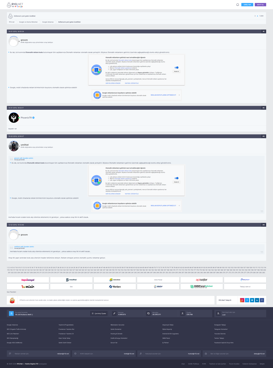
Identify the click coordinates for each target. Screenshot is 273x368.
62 (136, 267)
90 (200, 267)
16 (32, 267)
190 (234, 270)
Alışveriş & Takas (167, 325)
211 (40, 272)
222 (73, 272)
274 (236, 272)
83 (183, 267)
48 (104, 267)
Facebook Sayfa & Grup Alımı (223, 342)
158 (137, 270)
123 (31, 270)
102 (229, 267)
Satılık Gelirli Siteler (65, 342)
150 (113, 270)
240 (129, 272)
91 (202, 267)
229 (94, 272)
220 (67, 272)
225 (82, 272)
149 (110, 270)
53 (116, 267)
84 (186, 267)
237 (119, 272)
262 (198, 272)
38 (81, 267)
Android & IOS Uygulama (170, 334)
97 (216, 267)
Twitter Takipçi (219, 338)
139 (79, 270)
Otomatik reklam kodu (34, 52)
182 (209, 270)
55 (120, 267)
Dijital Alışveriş (167, 329)
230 (97, 272)
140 (82, 270)
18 (36, 267)
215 (52, 272)
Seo (71, 286)
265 (208, 272)
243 (138, 272)
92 (204, 267)
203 (15, 272)
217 (58, 272)
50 (109, 267)
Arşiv (183, 364)
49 (106, 267)
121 (25, 270)
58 (127, 267)
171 (177, 270)
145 (98, 270)
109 (250, 267)
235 (113, 272)
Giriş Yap (247, 5)
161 (146, 270)
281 (257, 272)
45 (97, 267)
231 (100, 272)
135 (67, 270)
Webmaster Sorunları (117, 325)
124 (34, 270)
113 (262, 267)
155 (128, 270)
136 (70, 270)
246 (148, 272)
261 (195, 272)
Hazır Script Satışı (64, 338)
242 (135, 272)
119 (20, 270)
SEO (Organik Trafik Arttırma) (16, 329)
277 (245, 272)
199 (261, 270)
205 (21, 272)
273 (233, 272)
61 (134, 267)
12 (24, 267)
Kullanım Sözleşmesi (250, 364)
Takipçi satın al (245, 286)
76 (168, 267)
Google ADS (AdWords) (14, 342)
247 (151, 272)
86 (191, 267)
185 (218, 270)
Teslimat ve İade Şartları (217, 364)
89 (197, 267)
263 (201, 272)
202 (12, 272)
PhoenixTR (26, 117)
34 (72, 267)
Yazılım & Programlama (66, 325)
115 (8, 270)
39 (83, 267)
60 (132, 267)
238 (122, 272)
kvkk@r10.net (129, 354)
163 (152, 270)
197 (255, 270)
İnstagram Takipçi (220, 325)
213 (46, 272)
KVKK (204, 364)
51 (111, 267)
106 (241, 267)
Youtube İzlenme (220, 334)
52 (113, 267)
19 (38, 267)
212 (43, 272)
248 (154, 272)
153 (122, 270)
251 (164, 272)
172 (180, 270)
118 (17, 270)
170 (174, 270)
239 (126, 272)
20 (41, 267)
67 (148, 267)
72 (159, 267)
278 (248, 272)
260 (192, 272)
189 (231, 270)
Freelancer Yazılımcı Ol (66, 334)
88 (195, 267)
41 (88, 267)
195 (249, 270)
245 (145, 272)
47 (102, 267)
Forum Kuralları (234, 364)
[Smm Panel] (28, 280)
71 (157, 267)
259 (189, 272)
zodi (223, 315)
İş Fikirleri (165, 342)
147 (104, 270)
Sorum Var (114, 342)
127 (43, 270)
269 (220, 272)
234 (110, 272)
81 (179, 267)
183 (212, 270)
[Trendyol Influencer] (28, 286)
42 (90, 267)
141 (85, 270)
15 (30, 267)
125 (37, 270)
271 (227, 272)
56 (123, 267)
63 (139, 267)
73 (161, 267)
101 (226, 267)
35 (74, 267)
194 (246, 270)
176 (191, 270)
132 (58, 270)
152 (119, 270)
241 (132, 272)
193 (243, 270)
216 (55, 272)
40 (86, 267)
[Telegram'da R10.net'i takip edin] (252, 300)
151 (116, 270)
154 (125, 270)
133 (61, 270)
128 (46, 270)
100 (223, 267)
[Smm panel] (202, 286)
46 (100, 267)
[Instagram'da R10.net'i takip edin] (242, 300)
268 (217, 272)
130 (52, 270)
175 (188, 270)
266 (211, 272)
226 (85, 272)
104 (235, 267)
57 (125, 267)
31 (65, 267)
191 (237, 270)
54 (118, 267)
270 (224, 272)
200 (264, 270)
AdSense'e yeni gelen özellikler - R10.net (15, 5)
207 (28, 272)
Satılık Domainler (116, 329)
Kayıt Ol (260, 5)
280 (254, 272)
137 (73, 270)
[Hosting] (245, 280)
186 (221, 270)
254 (173, 272)
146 (101, 270)
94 (209, 267)
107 (244, 267)
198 (258, 270)
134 (64, 270)
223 (76, 272)
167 (165, 270)
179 (200, 270)
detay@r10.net (259, 354)
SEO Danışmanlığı (12, 338)
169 (171, 270)
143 (91, 270)
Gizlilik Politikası (193, 364)
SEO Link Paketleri (13, 334)
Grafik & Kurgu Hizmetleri (119, 338)
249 (157, 272)
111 (256, 267)
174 (185, 270)
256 (179, 272)
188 (228, 270)
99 (220, 267)
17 (34, 267)
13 (26, 267)
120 (22, 270)
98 (218, 267)
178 (197, 270)
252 (167, 272)
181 (206, 270)
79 (174, 267)
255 (176, 272)
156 (131, 270)
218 (61, 272)
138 (76, 270)
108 (247, 267)
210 (37, 272)
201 (9, 272)
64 (141, 267)
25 (52, 267)
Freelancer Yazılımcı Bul (66, 329)
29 (60, 267)
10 (20, 267)
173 (183, 270)
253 (170, 272)
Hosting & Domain (116, 334)
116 (11, 270)
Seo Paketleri (11, 292)
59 (130, 267)
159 (140, 270)
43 (93, 267)
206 (25, 272)
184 (215, 270)
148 (107, 270)
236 (116, 272)
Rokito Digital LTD (31, 364)
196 (252, 270)
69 (153, 267)
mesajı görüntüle (19, 159)
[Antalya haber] (115, 280)
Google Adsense (12, 325)
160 (143, 270)
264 (204, 272)
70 (155, 267)
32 (67, 267)
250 (160, 272)
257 (183, 272)
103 (232, 267)
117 (14, 270)
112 (259, 267)
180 (203, 270)
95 (211, 267)
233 (107, 272)
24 (49, 267)
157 (134, 270)
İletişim (262, 364)
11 (22, 267)
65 (143, 267)
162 (149, 270)
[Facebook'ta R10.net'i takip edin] (262, 300)
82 (181, 267)
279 (251, 272)
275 (239, 272)
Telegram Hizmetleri (221, 329)
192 (240, 270)
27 (56, 267)
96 (214, 267)
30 (63, 267)
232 (103, 272)
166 (162, 270)
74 (163, 267)
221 (70, 272)
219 (64, 272)
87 (193, 267)
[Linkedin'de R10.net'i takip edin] (257, 300)
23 (47, 267)
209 (34, 272)
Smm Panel (158, 280)
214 (49, 272)
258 (186, 272)
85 (188, 267)
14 (28, 267)
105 (238, 267)
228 (91, 272)
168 (168, 270)
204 (18, 272)
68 (150, 267)
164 (155, 270)
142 (88, 270)
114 (265, 267)
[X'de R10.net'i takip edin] (247, 300)
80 (177, 267)
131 (55, 270)
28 (58, 267)
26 (54, 267)
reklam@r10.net (63, 354)
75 (166, 267)
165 (159, 270)
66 (146, 267)
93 (207, 267)
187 (225, 270)
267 (214, 272)
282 (260, 272)
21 (43, 267)
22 (45, 267)
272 (230, 272)
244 (141, 272)
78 (172, 267)
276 (242, 272)
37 (79, 267)
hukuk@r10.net (193, 354)
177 (194, 270)
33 (69, 267)
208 (31, 272)
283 (263, 272)
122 (28, 270)
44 (95, 267)
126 (40, 270)
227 (88, 272)
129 (49, 270)
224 (79, 272)
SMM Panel (166, 338)
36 (77, 267)
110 (253, 267)
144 (94, 270)
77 (170, 267)
